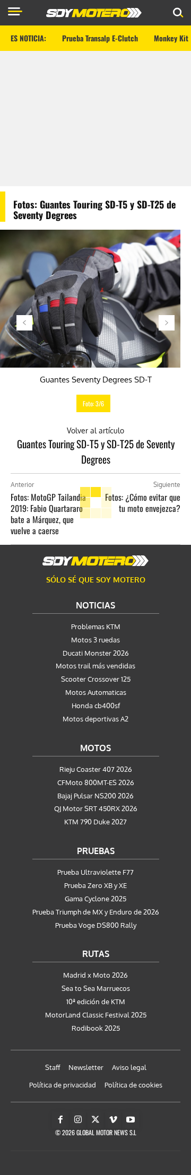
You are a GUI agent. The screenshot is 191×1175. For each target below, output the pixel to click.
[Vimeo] (113, 1119)
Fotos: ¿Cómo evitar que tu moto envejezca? (142, 503)
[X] (95, 1119)
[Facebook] (60, 1119)
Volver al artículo (95, 430)
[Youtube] (130, 1119)
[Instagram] (78, 1119)
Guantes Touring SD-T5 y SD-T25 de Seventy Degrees (96, 451)
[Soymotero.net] (95, 560)
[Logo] (94, 13)
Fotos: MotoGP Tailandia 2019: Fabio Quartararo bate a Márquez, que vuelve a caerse (48, 514)
